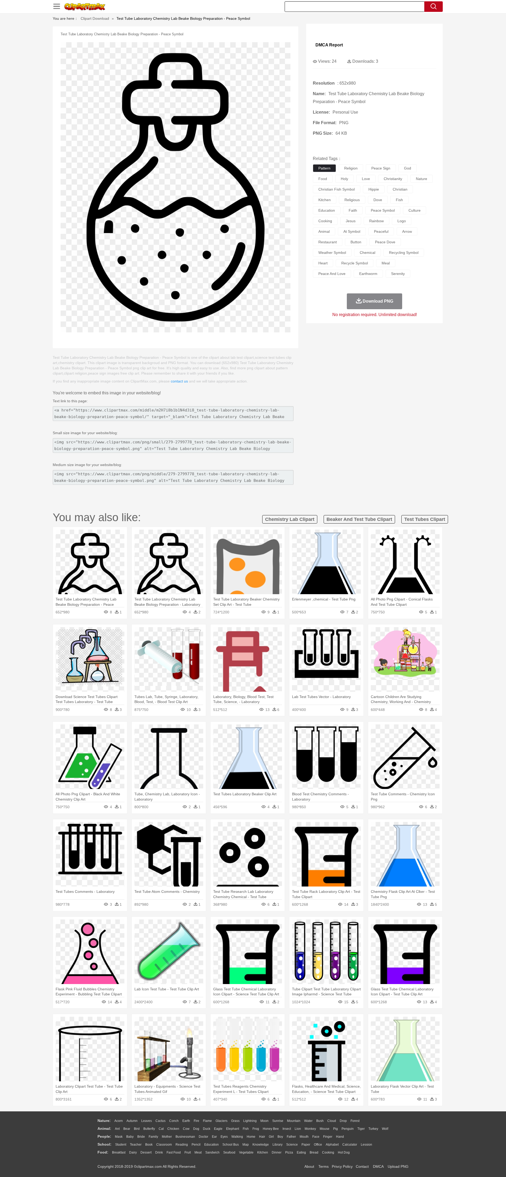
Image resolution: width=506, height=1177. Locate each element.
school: (104, 1144)
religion (351, 168)
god (407, 168)
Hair (262, 1137)
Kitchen (262, 1152)
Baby (130, 1137)
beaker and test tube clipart (359, 519)
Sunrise (277, 1121)
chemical (367, 252)
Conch (174, 1121)
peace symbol (383, 210)
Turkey (373, 1129)
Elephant (232, 1129)
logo (401, 221)
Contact (362, 1166)
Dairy (133, 1152)
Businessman (185, 1137)
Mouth (304, 1137)
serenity (398, 274)
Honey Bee (271, 1129)
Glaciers (221, 1121)
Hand (340, 1137)
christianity (393, 179)
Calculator (349, 1144)
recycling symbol (404, 252)
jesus (351, 221)
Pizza (289, 1152)
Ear (214, 1137)
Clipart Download (95, 18)
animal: (104, 1128)
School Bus (230, 1144)
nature (421, 179)
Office (318, 1144)
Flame (207, 1121)
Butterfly (149, 1129)
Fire (196, 1121)
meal (386, 263)
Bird (137, 1129)
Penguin (348, 1129)
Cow (186, 1129)
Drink (159, 1152)
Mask (119, 1137)
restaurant (327, 242)
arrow (407, 231)
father (291, 1137)
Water (308, 1121)
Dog (196, 1129)
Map (245, 1144)
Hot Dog (344, 1152)
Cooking (328, 1152)
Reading (182, 1144)
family (153, 1137)
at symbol (351, 231)
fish (399, 200)
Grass (235, 1121)
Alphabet (332, 1144)
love (366, 179)
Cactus (160, 1121)
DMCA (378, 1166)
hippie (373, 189)
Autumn (132, 1121)
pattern (324, 168)
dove (377, 200)
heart (323, 263)
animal (324, 231)
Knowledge (260, 1144)
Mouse (324, 1129)
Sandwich (212, 1152)
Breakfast (118, 1152)
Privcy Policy (342, 1166)
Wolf (385, 1129)
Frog (255, 1129)
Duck (206, 1129)
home (251, 1137)
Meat (198, 1152)
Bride (141, 1137)
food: (103, 1152)
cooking (325, 221)
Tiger (361, 1129)
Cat (161, 1129)
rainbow (376, 221)
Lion (298, 1129)
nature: (104, 1120)
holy (344, 179)
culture (414, 210)
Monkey (310, 1129)
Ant (117, 1129)
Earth (186, 1121)
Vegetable (246, 1152)
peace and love (332, 274)
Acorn (118, 1121)
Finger (327, 1137)
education (326, 210)
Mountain (293, 1121)
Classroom (164, 1144)
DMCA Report (329, 45)
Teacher (136, 1144)
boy (280, 1137)
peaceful (381, 231)
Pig (335, 1129)
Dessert (146, 1152)
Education (211, 1144)
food (322, 179)
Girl (271, 1137)
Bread (314, 1152)
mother (167, 1137)
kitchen (324, 200)
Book (149, 1144)
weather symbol (332, 252)
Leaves (146, 1121)
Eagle (218, 1129)
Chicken (173, 1129)
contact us (179, 381)
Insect (287, 1129)
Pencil (196, 1144)
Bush (320, 1121)
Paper (305, 1144)
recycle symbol (354, 263)
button (356, 242)
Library (278, 1144)
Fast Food (174, 1152)
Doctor (203, 1137)
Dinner (276, 1152)
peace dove (385, 242)
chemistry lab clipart (289, 519)
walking (237, 1137)
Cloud (331, 1121)
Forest (355, 1121)
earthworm (368, 274)
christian (400, 189)
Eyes (224, 1137)
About (309, 1166)
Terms (323, 1166)
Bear (126, 1129)
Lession (366, 1144)
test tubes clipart (424, 519)
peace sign (380, 168)
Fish (246, 1129)
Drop (343, 1121)
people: (104, 1136)
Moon (264, 1121)
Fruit (187, 1152)
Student (120, 1144)
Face (315, 1137)
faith (353, 210)
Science (292, 1144)
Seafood (229, 1152)
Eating (301, 1152)
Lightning (250, 1121)
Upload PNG (398, 1166)
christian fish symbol (336, 189)
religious (352, 200)
